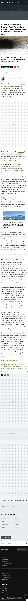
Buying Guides (16, 2)
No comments (6, 67)
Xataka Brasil (5, 579)
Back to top (21, 549)
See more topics (6, 537)
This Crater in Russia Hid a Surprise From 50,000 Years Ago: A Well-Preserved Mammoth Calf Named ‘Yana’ (14, 366)
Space (3, 521)
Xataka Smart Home (6, 563)
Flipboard (15, 67)
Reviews (8, 2)
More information (5, 599)
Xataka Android (5, 561)
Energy (16, 518)
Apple (3, 527)
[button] (13, 78)
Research (9, 371)
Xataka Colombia (6, 575)
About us (4, 586)
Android (16, 527)
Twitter (12, 67)
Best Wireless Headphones (17, 500)
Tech (2, 2)
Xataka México (5, 573)
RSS (13, 506)
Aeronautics (5, 524)
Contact (3, 592)
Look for (26, 543)
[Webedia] (5, 550)
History (16, 371)
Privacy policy (5, 588)
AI (2, 530)
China (3, 533)
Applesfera (4, 565)
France (22, 371)
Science (24, 2)
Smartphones (17, 521)
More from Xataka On (7, 221)
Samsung (16, 530)
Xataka (3, 557)
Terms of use (5, 590)
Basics (16, 524)
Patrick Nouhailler (12, 360)
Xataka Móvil (5, 559)
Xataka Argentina (6, 577)
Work (15, 533)
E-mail (18, 67)
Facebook (10, 506)
